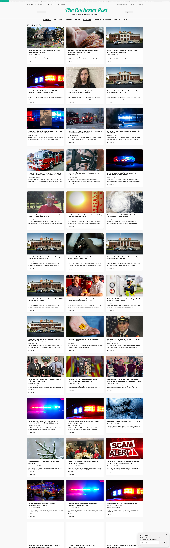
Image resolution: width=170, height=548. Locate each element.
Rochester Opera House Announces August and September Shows (130, 1)
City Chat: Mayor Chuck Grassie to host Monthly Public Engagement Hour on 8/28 (89, 1)
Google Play (62, 4)
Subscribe (42, 12)
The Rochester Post (86, 9)
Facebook (41, 4)
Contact (125, 19)
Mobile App (116, 19)
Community (68, 19)
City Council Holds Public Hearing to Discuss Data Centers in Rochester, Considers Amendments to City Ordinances (37, 1)
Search (130, 12)
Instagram (31, 4)
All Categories (47, 19)
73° (133, 4)
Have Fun (140, 4)
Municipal (77, 19)
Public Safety (87, 19)
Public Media (107, 19)
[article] (45, 45)
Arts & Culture (58, 19)
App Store (51, 4)
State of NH (97, 19)
